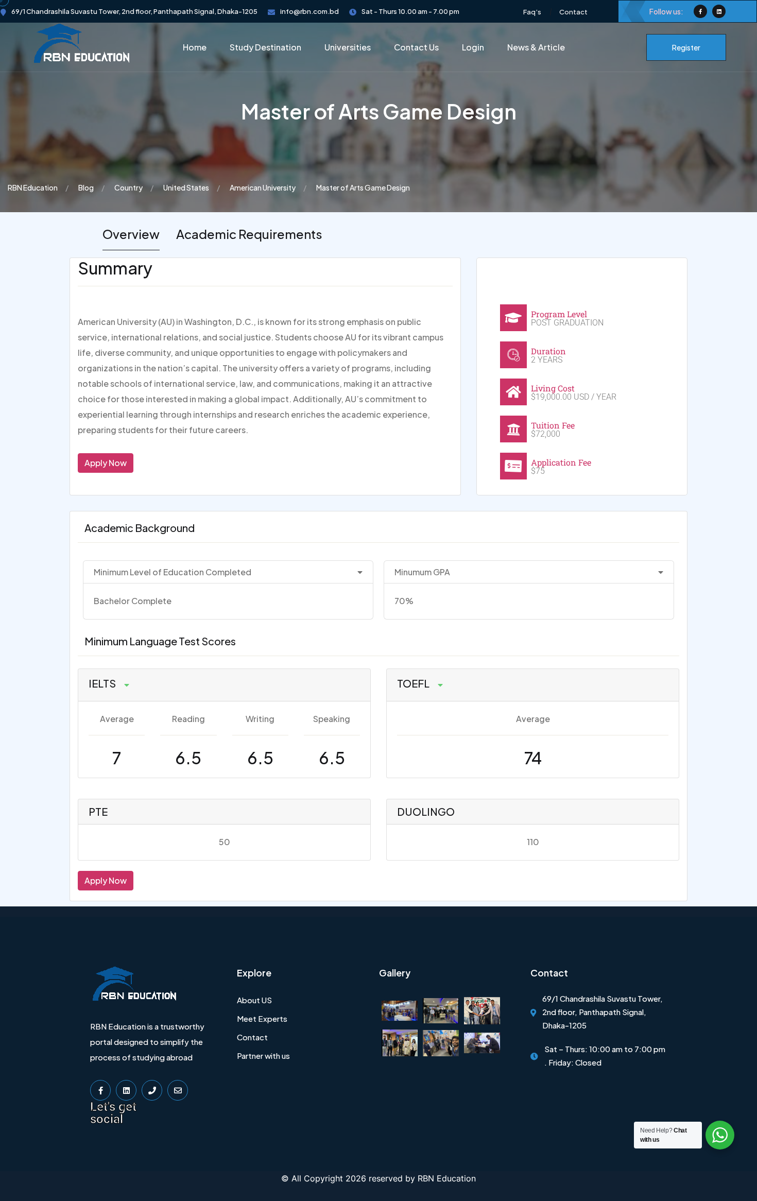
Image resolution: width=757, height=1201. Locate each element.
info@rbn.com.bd (309, 11)
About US (254, 1000)
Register (686, 47)
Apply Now (105, 462)
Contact (573, 12)
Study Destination (265, 47)
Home (195, 47)
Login (473, 47)
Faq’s (532, 12)
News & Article (536, 47)
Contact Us (416, 47)
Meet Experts (262, 1018)
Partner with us (263, 1055)
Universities (347, 47)
